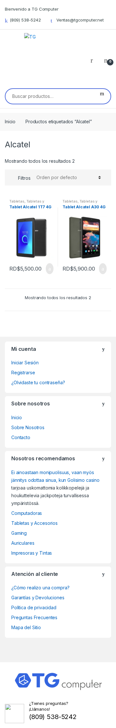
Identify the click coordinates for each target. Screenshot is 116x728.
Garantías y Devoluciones (37, 597)
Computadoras (26, 513)
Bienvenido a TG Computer (32, 9)
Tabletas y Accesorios (26, 203)
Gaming (19, 533)
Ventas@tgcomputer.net (80, 19)
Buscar (102, 96)
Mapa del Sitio (26, 627)
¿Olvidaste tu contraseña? (38, 382)
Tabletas (16, 201)
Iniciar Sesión (25, 362)
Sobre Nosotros (27, 427)
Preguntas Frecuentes (34, 617)
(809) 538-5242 (25, 19)
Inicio (10, 121)
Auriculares (22, 543)
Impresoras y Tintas (31, 553)
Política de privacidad (33, 607)
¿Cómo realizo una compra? (40, 587)
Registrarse (23, 372)
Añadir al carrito (47, 268)
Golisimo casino (83, 480)
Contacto (20, 437)
